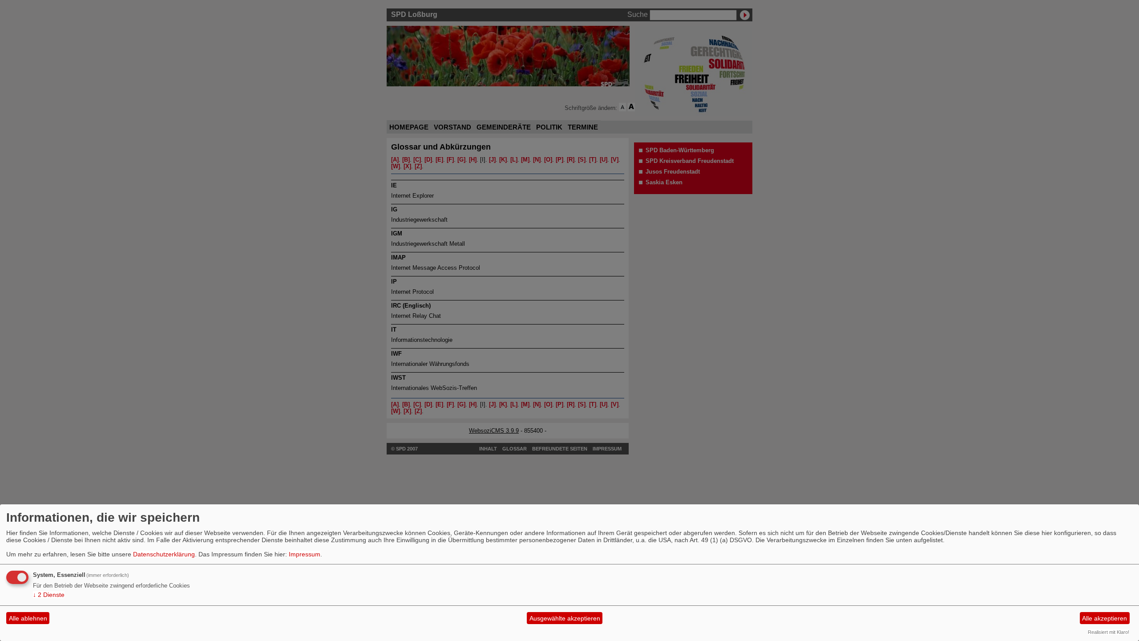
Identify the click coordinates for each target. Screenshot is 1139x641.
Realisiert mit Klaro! (1108, 632)
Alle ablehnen (28, 618)
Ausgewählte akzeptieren (564, 618)
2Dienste (49, 594)
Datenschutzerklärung (164, 554)
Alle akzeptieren (1104, 618)
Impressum (304, 554)
